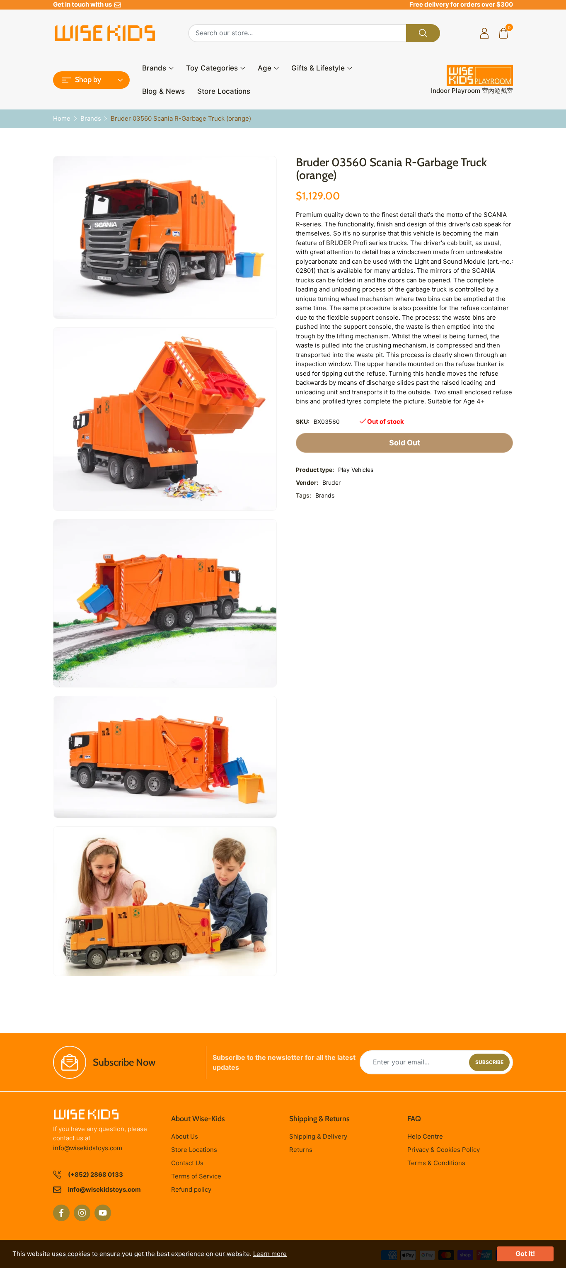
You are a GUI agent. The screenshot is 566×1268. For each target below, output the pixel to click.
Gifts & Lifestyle (318, 68)
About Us (184, 1136)
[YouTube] (102, 1213)
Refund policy (191, 1189)
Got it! (525, 1253)
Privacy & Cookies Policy (443, 1150)
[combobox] (297, 33)
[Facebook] (61, 1213)
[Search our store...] (423, 33)
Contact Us (187, 1163)
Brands (154, 68)
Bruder (331, 482)
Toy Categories (212, 68)
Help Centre (425, 1136)
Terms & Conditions (436, 1163)
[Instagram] (82, 1213)
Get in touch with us (83, 4)
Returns (300, 1150)
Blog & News (163, 91)
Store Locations (223, 91)
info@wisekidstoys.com (87, 1148)
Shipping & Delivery (318, 1136)
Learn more (270, 1254)
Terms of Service (196, 1176)
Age (264, 68)
